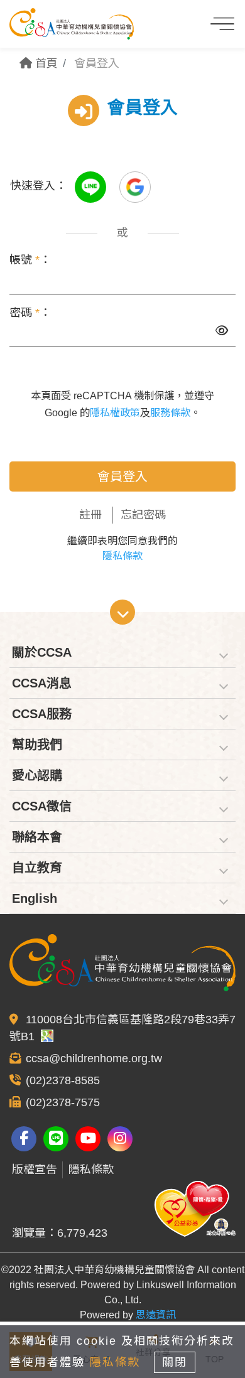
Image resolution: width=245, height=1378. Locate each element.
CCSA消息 (42, 683)
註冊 (90, 515)
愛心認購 (37, 775)
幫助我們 (37, 744)
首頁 (45, 63)
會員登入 (122, 476)
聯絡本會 (37, 837)
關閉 (174, 1362)
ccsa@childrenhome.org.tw (94, 1058)
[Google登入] (135, 186)
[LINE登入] (92, 186)
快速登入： (38, 186)
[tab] (122, 652)
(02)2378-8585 (63, 1080)
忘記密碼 (143, 515)
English (34, 898)
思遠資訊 (156, 1315)
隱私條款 (122, 556)
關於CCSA (42, 652)
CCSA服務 (42, 714)
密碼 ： (30, 312)
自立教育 (37, 868)
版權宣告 (34, 1169)
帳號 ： (30, 260)
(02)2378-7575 (63, 1102)
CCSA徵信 (42, 806)
